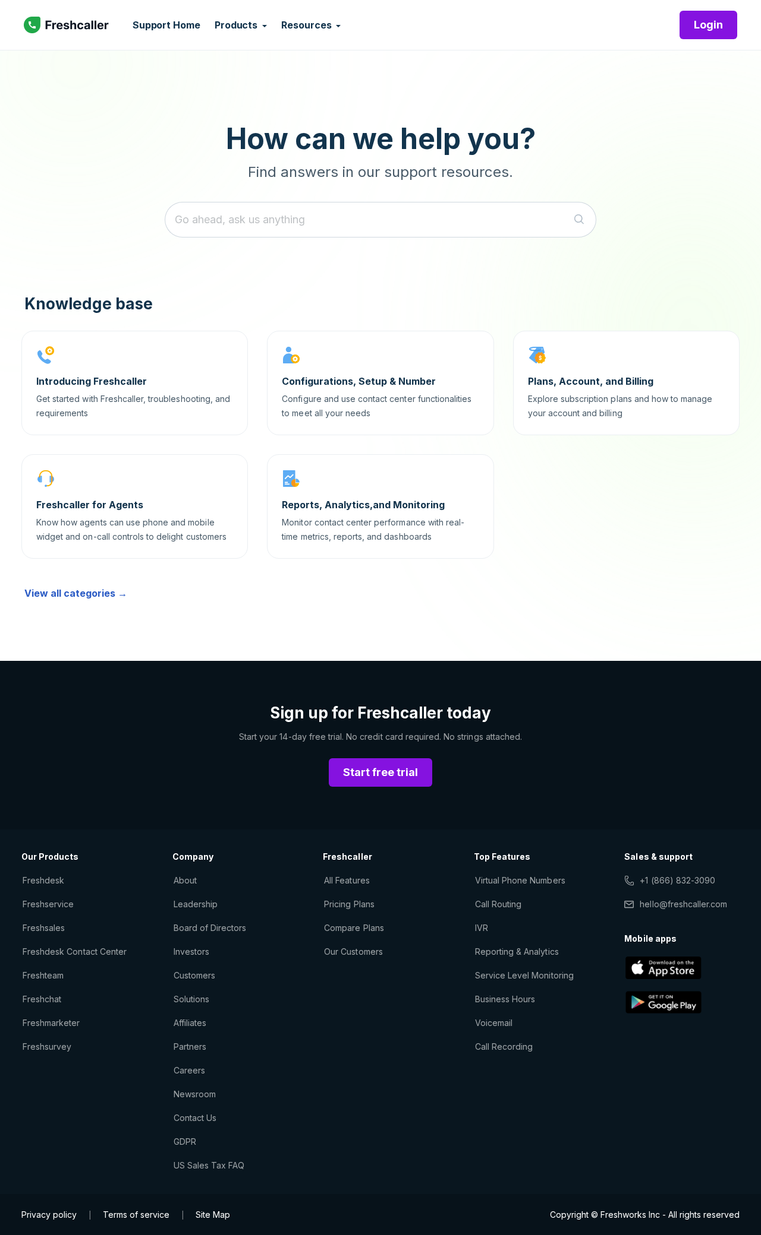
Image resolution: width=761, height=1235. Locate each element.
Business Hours (505, 999)
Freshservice (48, 904)
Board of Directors (210, 928)
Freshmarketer (51, 1023)
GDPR (185, 1141)
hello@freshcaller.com (683, 904)
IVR (481, 928)
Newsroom (195, 1094)
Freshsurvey (47, 1046)
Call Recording (504, 1046)
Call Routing (498, 904)
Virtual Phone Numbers (520, 880)
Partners (190, 1046)
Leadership (196, 904)
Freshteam (43, 975)
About (185, 880)
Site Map (213, 1214)
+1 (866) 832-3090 (677, 880)
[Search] (579, 220)
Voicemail (493, 1023)
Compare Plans (354, 928)
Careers (189, 1070)
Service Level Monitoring (524, 975)
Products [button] (237, 25)
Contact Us (195, 1118)
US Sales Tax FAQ (209, 1165)
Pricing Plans (349, 904)
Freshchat (42, 999)
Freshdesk (43, 880)
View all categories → (75, 593)
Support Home (166, 25)
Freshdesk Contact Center (75, 951)
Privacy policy (49, 1214)
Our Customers (353, 951)
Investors (191, 951)
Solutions (191, 999)
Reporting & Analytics (517, 951)
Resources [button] (307, 25)
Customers (194, 975)
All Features (346, 880)
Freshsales (44, 928)
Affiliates (190, 1023)
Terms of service (136, 1214)
